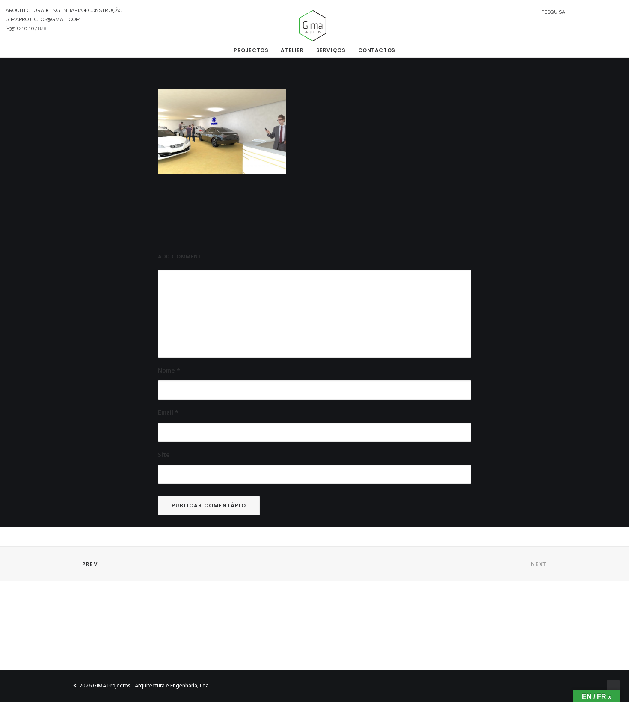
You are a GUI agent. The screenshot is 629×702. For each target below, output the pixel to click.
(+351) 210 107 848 (26, 28)
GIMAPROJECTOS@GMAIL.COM (43, 19)
